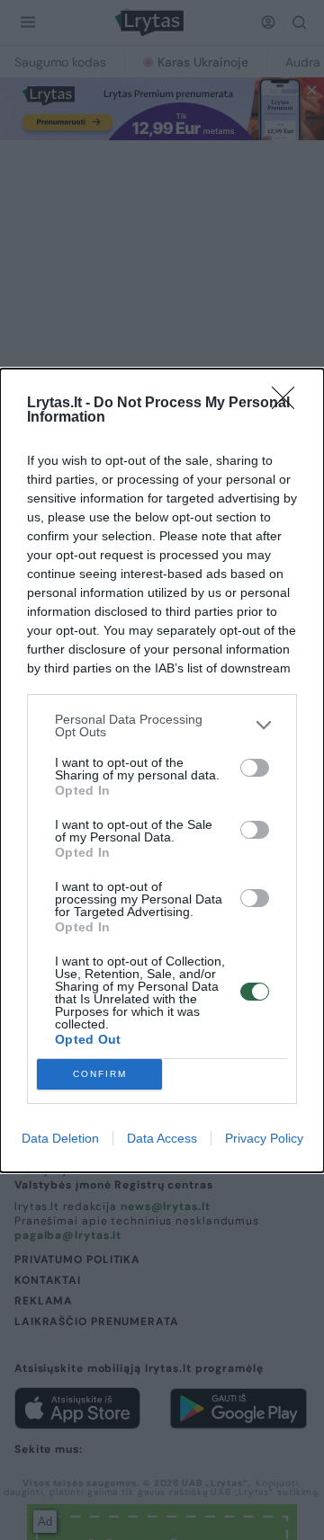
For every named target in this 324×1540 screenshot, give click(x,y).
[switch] (254, 768)
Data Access (162, 1138)
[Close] (289, 404)
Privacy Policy (264, 1138)
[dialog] (162, 770)
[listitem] (162, 725)
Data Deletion (60, 1138)
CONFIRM (100, 1074)
